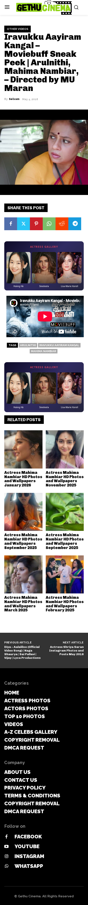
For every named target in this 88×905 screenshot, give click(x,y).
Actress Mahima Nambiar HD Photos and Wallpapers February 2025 (65, 603)
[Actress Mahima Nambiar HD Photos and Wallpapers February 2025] (65, 574)
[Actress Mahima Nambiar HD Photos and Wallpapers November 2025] (65, 449)
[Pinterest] (36, 223)
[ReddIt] (62, 223)
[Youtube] (6, 847)
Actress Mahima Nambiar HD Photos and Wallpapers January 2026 (23, 479)
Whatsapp (29, 866)
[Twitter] (23, 223)
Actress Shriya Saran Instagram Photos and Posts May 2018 (66, 650)
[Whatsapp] (6, 866)
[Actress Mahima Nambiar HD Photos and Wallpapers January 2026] (23, 449)
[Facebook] (10, 223)
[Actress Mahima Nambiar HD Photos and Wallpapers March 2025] (23, 574)
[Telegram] (74, 223)
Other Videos (17, 29)
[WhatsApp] (49, 223)
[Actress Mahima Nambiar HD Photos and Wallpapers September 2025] (23, 512)
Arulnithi (28, 345)
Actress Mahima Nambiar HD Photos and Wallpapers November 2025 (65, 479)
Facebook (28, 836)
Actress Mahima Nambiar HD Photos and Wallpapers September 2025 (23, 541)
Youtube (27, 846)
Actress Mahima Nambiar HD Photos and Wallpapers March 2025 (23, 603)
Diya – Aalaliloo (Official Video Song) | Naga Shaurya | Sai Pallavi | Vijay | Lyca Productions (22, 652)
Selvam (14, 99)
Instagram (29, 856)
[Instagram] (6, 856)
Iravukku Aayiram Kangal (59, 345)
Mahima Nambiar (43, 351)
